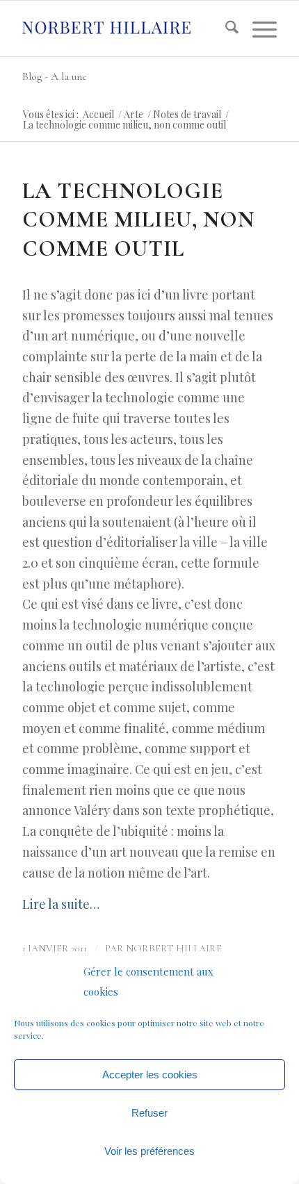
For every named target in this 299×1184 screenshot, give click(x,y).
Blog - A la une (54, 76)
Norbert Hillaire (174, 949)
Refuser (149, 1113)
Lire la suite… (60, 904)
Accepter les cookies (149, 1074)
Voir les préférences (149, 1151)
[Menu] (258, 28)
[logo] (123, 28)
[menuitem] (225, 28)
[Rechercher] (225, 28)
